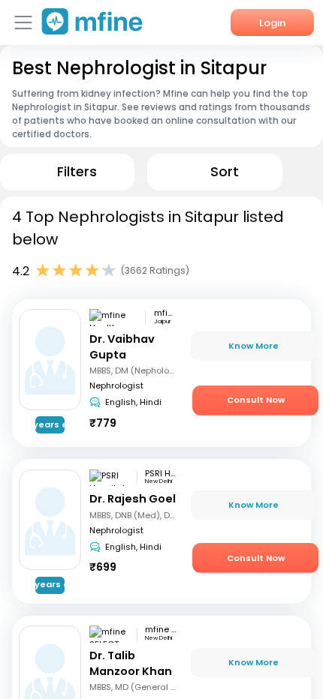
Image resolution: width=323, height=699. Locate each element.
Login (272, 23)
